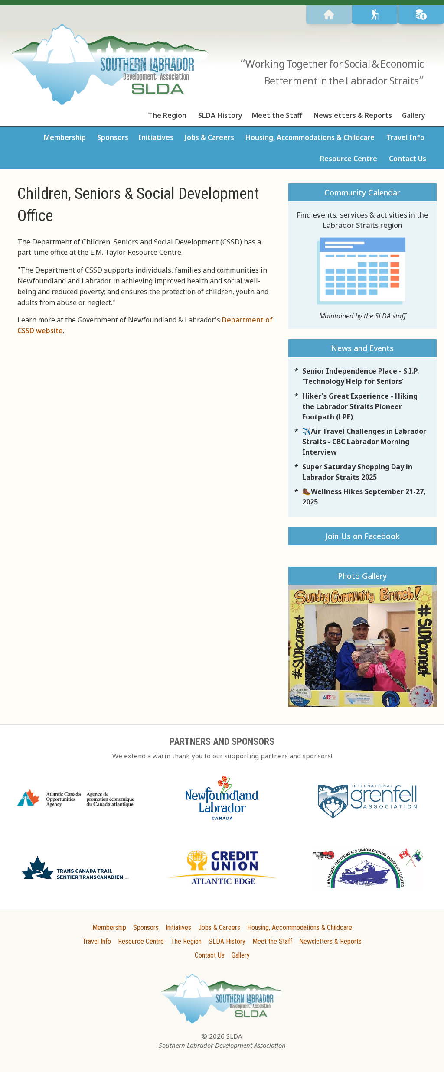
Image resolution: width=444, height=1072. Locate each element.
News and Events (362, 348)
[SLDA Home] (329, 14)
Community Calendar (362, 192)
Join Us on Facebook (362, 536)
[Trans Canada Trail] (75, 881)
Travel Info (405, 137)
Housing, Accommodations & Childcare (310, 137)
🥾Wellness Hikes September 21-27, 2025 (364, 497)
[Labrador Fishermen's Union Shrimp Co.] (368, 891)
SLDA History (220, 115)
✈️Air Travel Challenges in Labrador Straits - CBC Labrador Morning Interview (364, 441)
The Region (167, 115)
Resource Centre (348, 158)
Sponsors (112, 137)
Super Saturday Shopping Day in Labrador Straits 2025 (357, 472)
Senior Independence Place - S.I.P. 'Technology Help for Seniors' (360, 376)
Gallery (413, 115)
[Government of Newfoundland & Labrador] (222, 822)
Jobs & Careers (209, 137)
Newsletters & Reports (352, 115)
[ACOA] (75, 809)
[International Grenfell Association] (368, 819)
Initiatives (155, 137)
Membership (65, 137)
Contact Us (407, 158)
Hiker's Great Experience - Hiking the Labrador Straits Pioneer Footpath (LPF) (360, 406)
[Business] (421, 14)
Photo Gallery (362, 576)
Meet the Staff (277, 115)
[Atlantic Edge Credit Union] (222, 886)
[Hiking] (375, 14)
